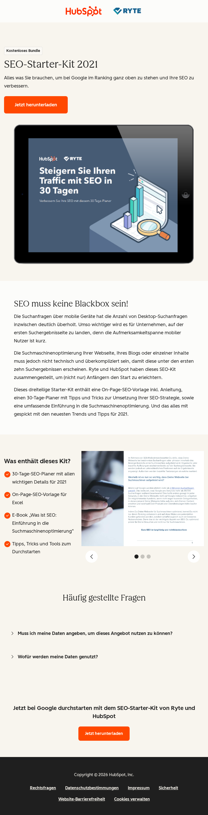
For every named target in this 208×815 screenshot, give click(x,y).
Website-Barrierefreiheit (81, 799)
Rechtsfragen (43, 787)
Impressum (139, 787)
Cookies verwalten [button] (132, 799)
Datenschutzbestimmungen (92, 787)
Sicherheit (168, 787)
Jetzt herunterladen (36, 105)
